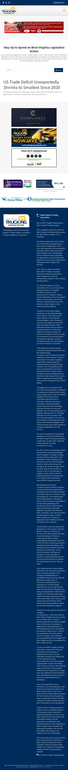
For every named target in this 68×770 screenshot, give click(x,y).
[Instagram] (9, 2)
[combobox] (29, 70)
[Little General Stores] (34, 27)
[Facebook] (3, 2)
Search (59, 70)
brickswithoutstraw (44, 767)
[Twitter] (6, 2)
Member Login (59, 3)
